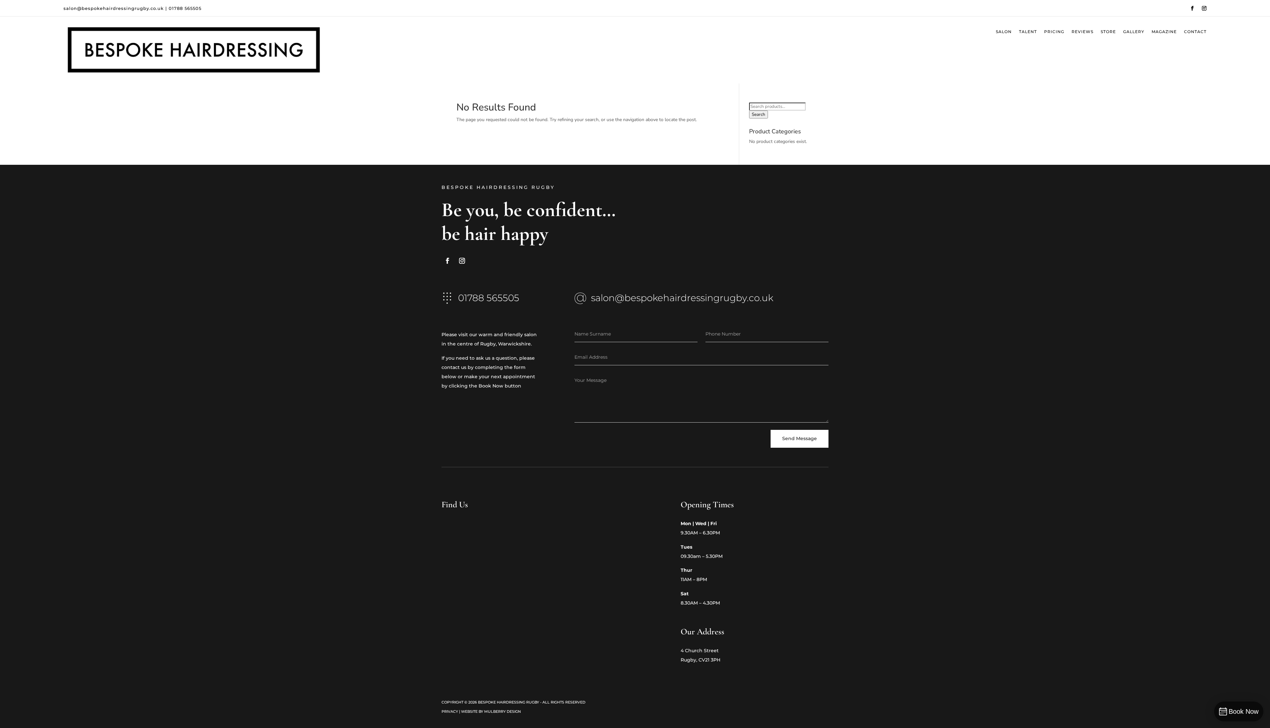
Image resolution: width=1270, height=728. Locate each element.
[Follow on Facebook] (1192, 8)
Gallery (1133, 31)
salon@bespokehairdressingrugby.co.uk (114, 8)
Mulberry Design (502, 711)
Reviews (1082, 31)
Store (1108, 31)
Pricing (1054, 31)
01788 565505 (185, 8)
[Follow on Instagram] (1204, 8)
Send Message (799, 438)
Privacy (450, 711)
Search (758, 114)
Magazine (1164, 31)
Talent (1028, 31)
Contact (1195, 31)
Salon (1004, 31)
